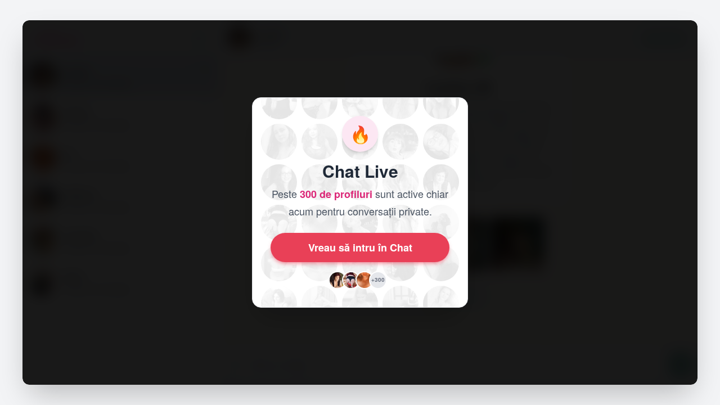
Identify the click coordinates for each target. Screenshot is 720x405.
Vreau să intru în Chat (360, 247)
